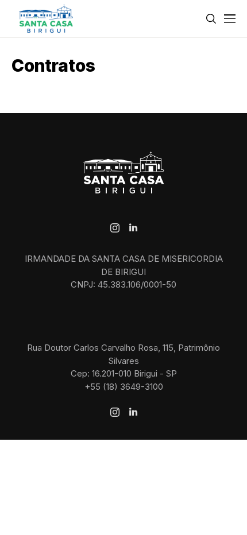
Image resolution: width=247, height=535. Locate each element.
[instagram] (114, 227)
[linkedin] (133, 228)
